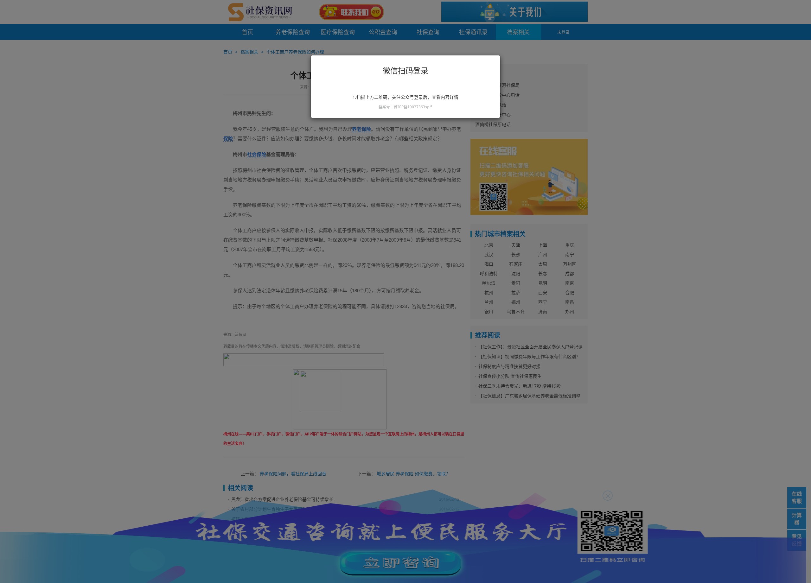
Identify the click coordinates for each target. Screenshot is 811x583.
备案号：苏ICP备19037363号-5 (405, 107)
